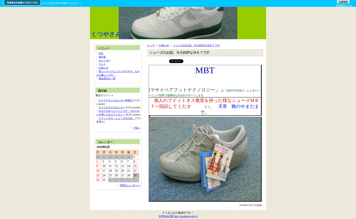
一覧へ (136, 127)
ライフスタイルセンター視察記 (115, 100)
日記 (101, 53)
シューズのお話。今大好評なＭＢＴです (196, 45)
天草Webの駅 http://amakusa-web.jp (178, 216)
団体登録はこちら (344, 5)
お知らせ (164, 45)
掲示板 (102, 56)
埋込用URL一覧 (107, 78)
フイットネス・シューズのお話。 (117, 118)
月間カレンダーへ (130, 185)
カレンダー (105, 60)
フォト (102, 64)
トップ (151, 45)
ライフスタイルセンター (112, 107)
